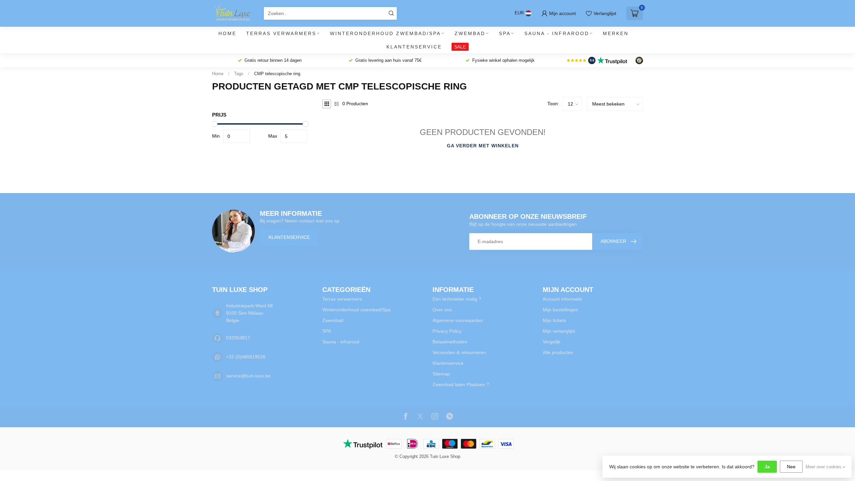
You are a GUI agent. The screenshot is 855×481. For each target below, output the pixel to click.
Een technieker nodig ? (457, 299)
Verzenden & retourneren (459, 352)
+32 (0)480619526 (246, 356)
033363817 (238, 337)
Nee (791, 466)
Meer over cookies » (825, 467)
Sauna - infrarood (556, 33)
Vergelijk (551, 341)
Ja (767, 466)
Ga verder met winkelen (483, 145)
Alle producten (558, 352)
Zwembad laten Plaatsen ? (461, 384)
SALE (460, 46)
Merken (616, 33)
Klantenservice (414, 46)
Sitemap (441, 373)
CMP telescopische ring (277, 73)
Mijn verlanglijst (559, 331)
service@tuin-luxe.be (248, 375)
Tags (238, 73)
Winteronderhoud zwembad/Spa (385, 33)
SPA (505, 33)
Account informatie (562, 299)
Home (227, 33)
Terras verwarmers (281, 33)
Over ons (442, 309)
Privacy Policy (447, 331)
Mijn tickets (554, 320)
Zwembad (470, 33)
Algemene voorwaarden (458, 320)
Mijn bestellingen (560, 309)
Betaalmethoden (450, 341)
